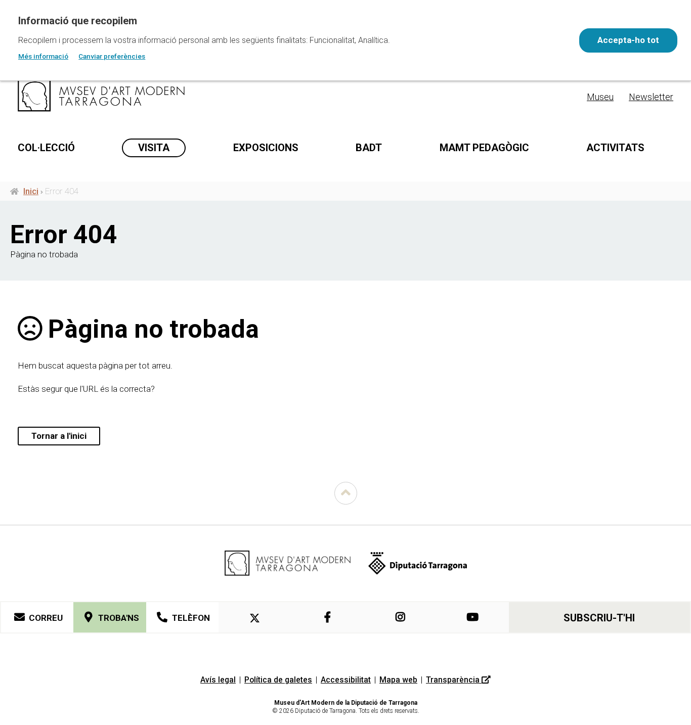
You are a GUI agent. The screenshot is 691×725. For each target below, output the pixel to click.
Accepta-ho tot (628, 40)
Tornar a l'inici (59, 436)
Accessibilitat (346, 680)
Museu (600, 97)
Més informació (43, 56)
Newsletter (651, 97)
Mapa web (398, 680)
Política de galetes (278, 680)
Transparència (454, 680)
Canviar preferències (111, 56)
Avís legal (218, 680)
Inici (30, 191)
